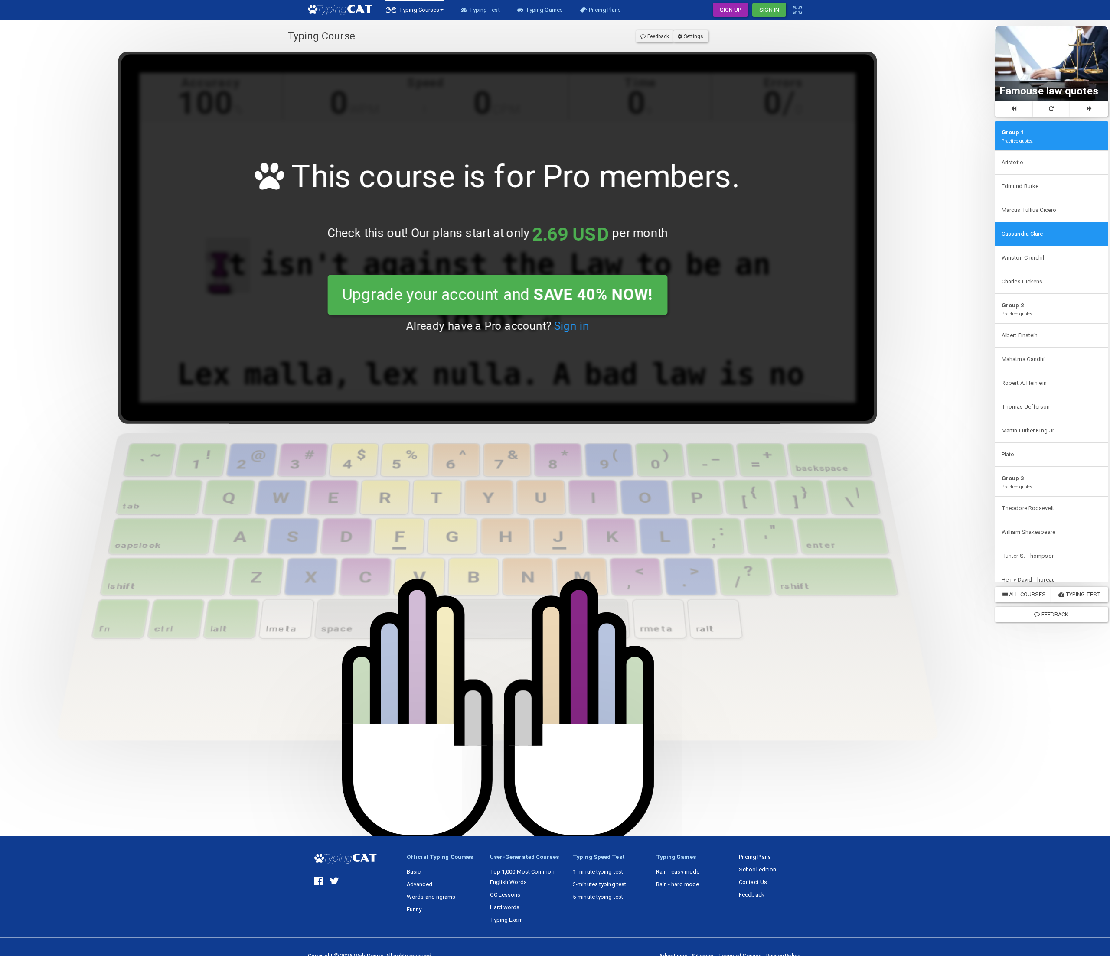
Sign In (769, 10)
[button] (415, 10)
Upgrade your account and (497, 295)
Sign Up (730, 10)
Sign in (571, 325)
